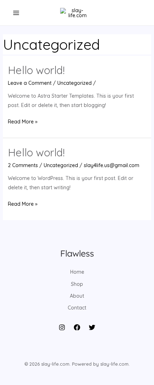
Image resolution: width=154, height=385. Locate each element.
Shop (77, 284)
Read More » (23, 122)
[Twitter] (92, 327)
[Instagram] (62, 327)
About (77, 296)
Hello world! (36, 70)
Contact (77, 307)
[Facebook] (77, 327)
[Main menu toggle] (16, 12)
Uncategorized (74, 83)
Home (77, 272)
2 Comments (23, 165)
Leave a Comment (30, 83)
